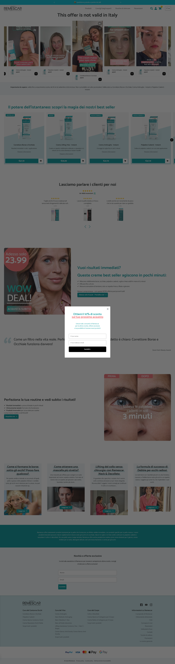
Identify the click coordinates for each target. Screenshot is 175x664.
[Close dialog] (107, 309)
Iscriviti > (87, 349)
